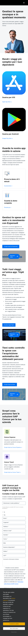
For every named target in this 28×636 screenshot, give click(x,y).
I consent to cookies (14, 623)
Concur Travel (9, 462)
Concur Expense (9, 437)
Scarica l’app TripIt (9, 325)
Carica (4, 538)
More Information (14, 628)
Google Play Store (7, 138)
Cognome (5, 521)
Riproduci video (12, 256)
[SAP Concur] (9, 2)
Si (4, 512)
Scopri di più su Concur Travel (12, 472)
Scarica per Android (10, 134)
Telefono (4, 525)
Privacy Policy (14, 632)
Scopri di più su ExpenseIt (10, 246)
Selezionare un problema (9, 502)
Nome (4, 517)
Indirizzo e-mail (6, 529)
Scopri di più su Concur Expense (12, 447)
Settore (4, 550)
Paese (4, 542)
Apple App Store (6, 101)
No (4, 515)
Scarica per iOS (8, 97)
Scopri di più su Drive (9, 384)
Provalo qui (7, 207)
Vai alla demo (7, 185)
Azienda (4, 534)
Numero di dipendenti (8, 546)
